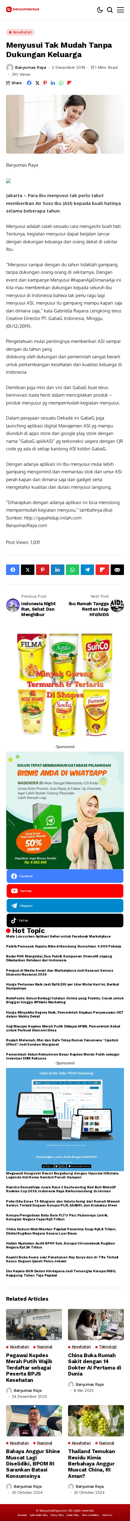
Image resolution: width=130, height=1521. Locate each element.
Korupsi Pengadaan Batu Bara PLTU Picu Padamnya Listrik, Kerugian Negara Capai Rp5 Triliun (57, 1217)
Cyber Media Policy (38, 1515)
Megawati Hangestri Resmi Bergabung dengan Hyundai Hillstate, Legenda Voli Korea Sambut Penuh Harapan (62, 1175)
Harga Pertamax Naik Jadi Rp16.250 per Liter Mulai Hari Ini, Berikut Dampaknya (62, 986)
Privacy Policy (56, 1515)
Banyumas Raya (30, 67)
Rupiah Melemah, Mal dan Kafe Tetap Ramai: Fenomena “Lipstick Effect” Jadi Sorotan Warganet (62, 1042)
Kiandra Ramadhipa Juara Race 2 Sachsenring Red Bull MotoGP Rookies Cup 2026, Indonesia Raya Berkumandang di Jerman (61, 1189)
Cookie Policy (73, 1515)
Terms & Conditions (90, 1515)
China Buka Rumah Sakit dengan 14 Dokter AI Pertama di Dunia (94, 1364)
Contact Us (107, 1515)
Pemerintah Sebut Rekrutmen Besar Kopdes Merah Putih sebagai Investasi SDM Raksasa (62, 1056)
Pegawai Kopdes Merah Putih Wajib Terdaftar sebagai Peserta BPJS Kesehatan (29, 1367)
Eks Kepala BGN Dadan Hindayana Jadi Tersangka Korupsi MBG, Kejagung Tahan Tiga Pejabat (61, 1273)
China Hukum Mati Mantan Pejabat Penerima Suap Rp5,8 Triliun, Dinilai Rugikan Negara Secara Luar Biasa (61, 1231)
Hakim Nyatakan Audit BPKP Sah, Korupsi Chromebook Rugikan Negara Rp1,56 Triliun (60, 1245)
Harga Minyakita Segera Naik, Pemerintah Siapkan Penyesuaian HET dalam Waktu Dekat (65, 1014)
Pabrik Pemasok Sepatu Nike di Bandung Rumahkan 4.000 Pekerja (63, 946)
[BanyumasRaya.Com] (22, 9)
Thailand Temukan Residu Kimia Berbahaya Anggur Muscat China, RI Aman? (91, 1463)
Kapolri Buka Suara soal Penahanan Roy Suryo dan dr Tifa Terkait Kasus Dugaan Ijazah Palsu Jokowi (62, 1259)
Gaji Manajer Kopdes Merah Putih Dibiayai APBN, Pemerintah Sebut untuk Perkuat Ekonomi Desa (63, 1028)
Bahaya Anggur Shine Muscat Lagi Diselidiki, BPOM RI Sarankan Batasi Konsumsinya (33, 1463)
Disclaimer (22, 1515)
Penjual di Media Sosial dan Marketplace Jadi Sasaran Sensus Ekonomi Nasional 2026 (59, 972)
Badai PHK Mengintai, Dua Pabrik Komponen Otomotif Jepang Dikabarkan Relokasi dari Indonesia (59, 958)
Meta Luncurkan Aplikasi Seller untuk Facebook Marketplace (58, 936)
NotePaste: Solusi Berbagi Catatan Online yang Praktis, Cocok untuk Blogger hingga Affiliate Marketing (64, 1000)
